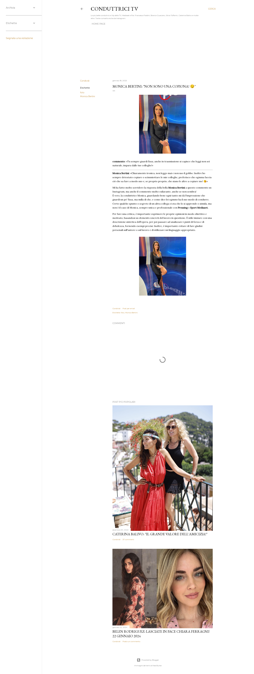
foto (82, 92)
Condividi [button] (84, 80)
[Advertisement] (148, 51)
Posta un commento (131, 641)
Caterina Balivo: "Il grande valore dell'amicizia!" (159, 534)
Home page (98, 24)
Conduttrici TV (114, 8)
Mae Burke (157, 665)
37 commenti (128, 539)
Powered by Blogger (150, 660)
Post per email (129, 308)
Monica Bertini (87, 96)
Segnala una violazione (19, 38)
